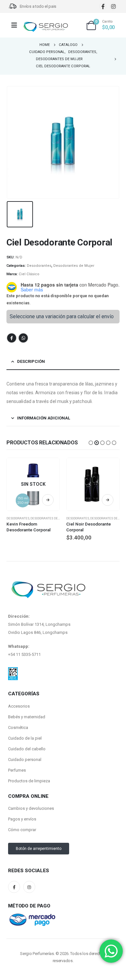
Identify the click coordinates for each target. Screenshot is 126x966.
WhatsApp (23, 338)
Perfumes (17, 770)
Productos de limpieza (29, 780)
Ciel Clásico (29, 274)
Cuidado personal (24, 759)
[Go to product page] (93, 484)
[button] (91, 443)
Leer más (48, 500)
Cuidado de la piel (25, 738)
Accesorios (19, 706)
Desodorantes (39, 266)
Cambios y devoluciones (31, 808)
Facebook (11, 338)
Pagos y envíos (22, 819)
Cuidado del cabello (27, 748)
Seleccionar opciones (107, 500)
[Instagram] (113, 6)
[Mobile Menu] (16, 25)
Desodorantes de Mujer (73, 266)
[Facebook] (103, 6)
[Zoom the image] (13, 671)
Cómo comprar (22, 829)
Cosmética (18, 727)
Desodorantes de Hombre (50, 518)
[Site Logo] (45, 27)
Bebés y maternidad (26, 716)
